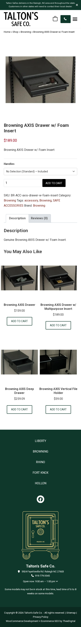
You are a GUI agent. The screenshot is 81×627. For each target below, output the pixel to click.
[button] (75, 19)
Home (7, 31)
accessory (31, 200)
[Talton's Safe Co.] (21, 19)
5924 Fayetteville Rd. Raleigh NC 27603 (43, 571)
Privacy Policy (40, 616)
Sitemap (71, 612)
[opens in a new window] (40, 499)
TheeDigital (69, 621)
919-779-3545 (42, 575)
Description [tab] (17, 218)
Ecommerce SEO (50, 621)
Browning (26, 31)
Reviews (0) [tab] (39, 218)
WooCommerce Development (22, 621)
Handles (9, 164)
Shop (15, 31)
